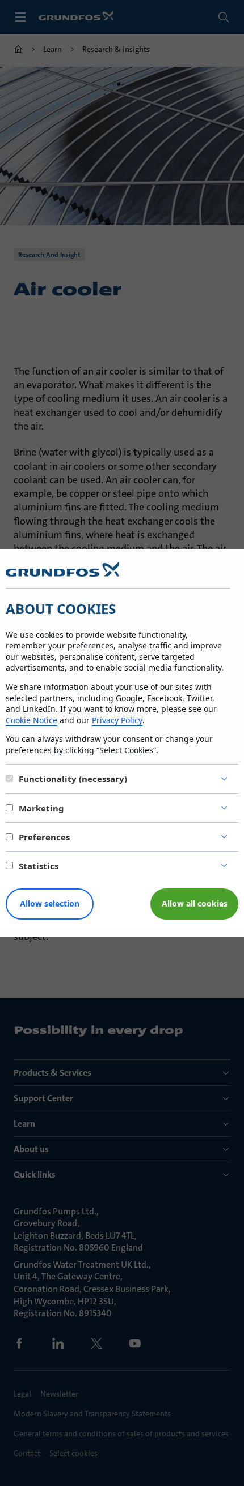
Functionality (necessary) (73, 778)
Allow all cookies (195, 903)
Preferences (44, 837)
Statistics (38, 865)
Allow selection (49, 903)
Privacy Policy (117, 720)
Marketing (41, 808)
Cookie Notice (31, 720)
